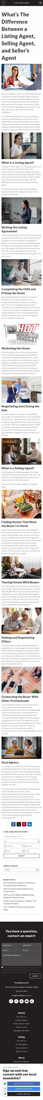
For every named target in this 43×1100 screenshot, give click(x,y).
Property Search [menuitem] (21, 1020)
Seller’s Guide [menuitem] (21, 1051)
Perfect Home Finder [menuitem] (21, 1024)
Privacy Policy (30, 972)
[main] (21, 461)
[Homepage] (3, 2)
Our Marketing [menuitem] (21, 1044)
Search (21, 856)
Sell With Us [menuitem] (21, 1041)
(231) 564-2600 (22, 3)
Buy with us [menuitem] (21, 1017)
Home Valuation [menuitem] (21, 1048)
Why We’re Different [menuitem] (21, 1061)
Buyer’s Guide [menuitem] (21, 1027)
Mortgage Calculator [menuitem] (22, 1030)
